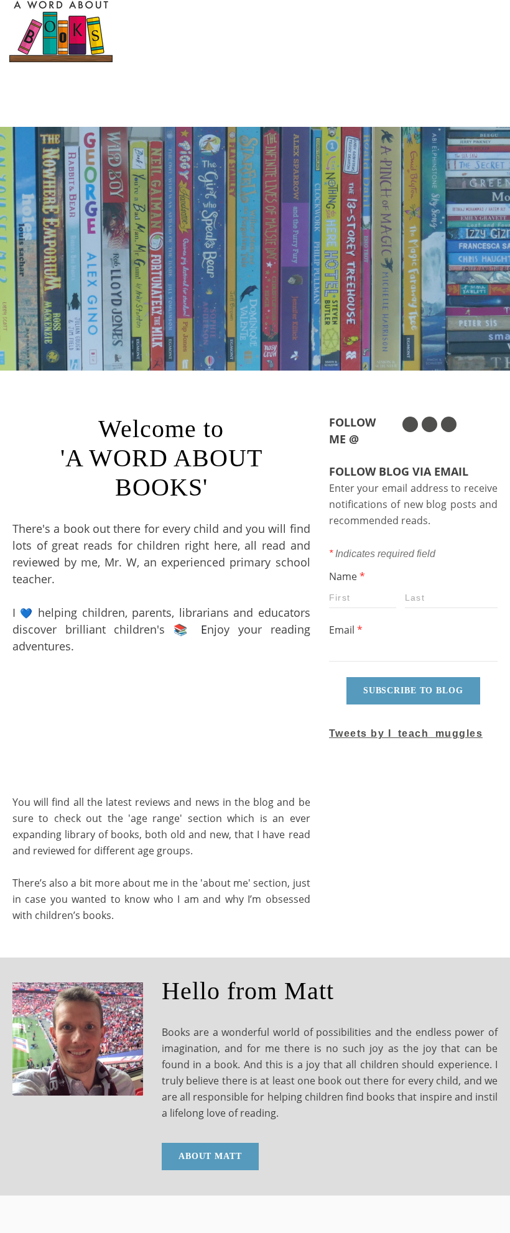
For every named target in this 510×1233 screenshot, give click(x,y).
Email (346, 630)
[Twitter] (410, 424)
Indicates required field (382, 553)
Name (347, 576)
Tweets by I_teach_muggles (406, 733)
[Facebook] (429, 424)
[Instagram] (449, 424)
